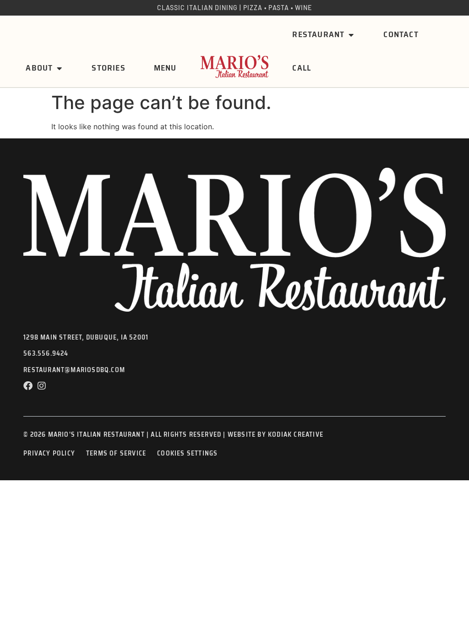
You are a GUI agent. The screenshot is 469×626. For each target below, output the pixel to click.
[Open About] (59, 68)
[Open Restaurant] (351, 34)
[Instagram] (41, 385)
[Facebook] (28, 385)
